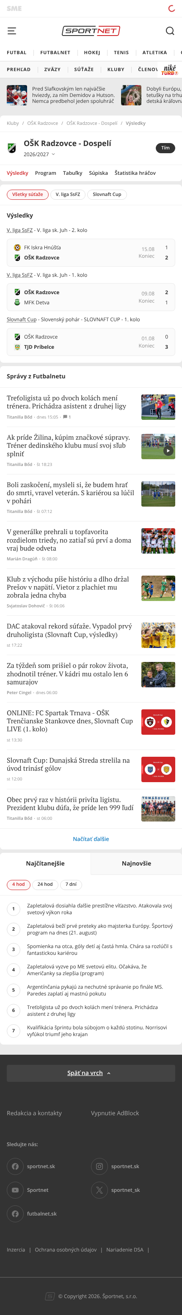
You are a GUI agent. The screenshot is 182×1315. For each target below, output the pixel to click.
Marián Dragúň (22, 559)
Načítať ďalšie (91, 839)
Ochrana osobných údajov (66, 1249)
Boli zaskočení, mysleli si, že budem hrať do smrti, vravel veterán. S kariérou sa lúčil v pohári (70, 493)
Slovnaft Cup (22, 319)
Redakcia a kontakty (34, 1113)
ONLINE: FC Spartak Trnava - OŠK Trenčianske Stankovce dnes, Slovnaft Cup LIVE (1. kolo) (70, 721)
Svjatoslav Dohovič (26, 606)
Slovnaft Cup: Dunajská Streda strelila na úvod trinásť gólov (68, 765)
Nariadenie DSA (124, 1249)
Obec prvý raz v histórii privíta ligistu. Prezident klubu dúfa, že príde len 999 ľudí (70, 804)
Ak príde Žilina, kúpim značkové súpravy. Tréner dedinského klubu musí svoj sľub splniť (68, 446)
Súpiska (98, 172)
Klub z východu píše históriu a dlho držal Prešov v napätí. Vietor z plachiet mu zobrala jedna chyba (68, 588)
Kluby (13, 124)
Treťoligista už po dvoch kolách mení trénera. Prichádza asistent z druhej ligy (66, 402)
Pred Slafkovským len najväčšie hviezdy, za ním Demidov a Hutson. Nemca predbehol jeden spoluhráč (73, 95)
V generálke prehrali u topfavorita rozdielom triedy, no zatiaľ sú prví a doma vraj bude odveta (69, 540)
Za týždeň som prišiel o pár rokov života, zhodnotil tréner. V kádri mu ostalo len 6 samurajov (67, 674)
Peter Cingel (19, 692)
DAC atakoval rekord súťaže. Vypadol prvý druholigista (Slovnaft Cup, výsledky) (69, 631)
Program (45, 172)
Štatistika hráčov (135, 172)
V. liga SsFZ (20, 230)
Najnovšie (136, 864)
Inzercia (16, 1249)
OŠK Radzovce (43, 124)
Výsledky (17, 172)
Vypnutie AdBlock (115, 1113)
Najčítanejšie (45, 864)
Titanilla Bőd (19, 417)
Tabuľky (72, 172)
